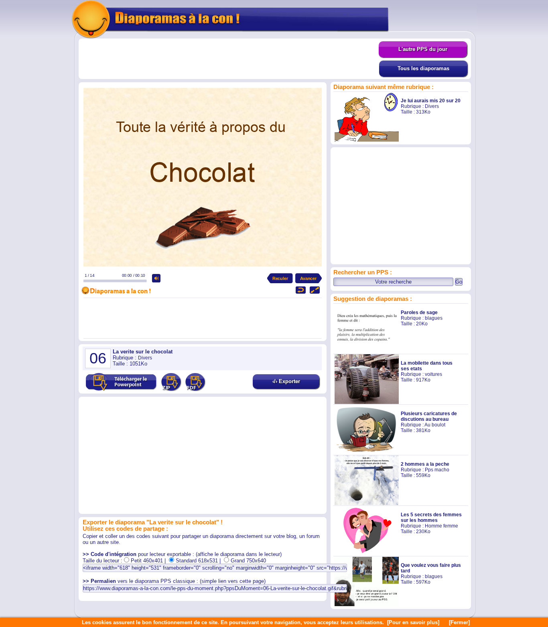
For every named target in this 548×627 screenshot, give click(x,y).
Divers (432, 106)
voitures (433, 374)
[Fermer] (459, 622)
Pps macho (437, 470)
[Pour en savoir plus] (413, 622)
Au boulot (434, 425)
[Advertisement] (229, 59)
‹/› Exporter (286, 381)
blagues (433, 318)
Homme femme (441, 526)
